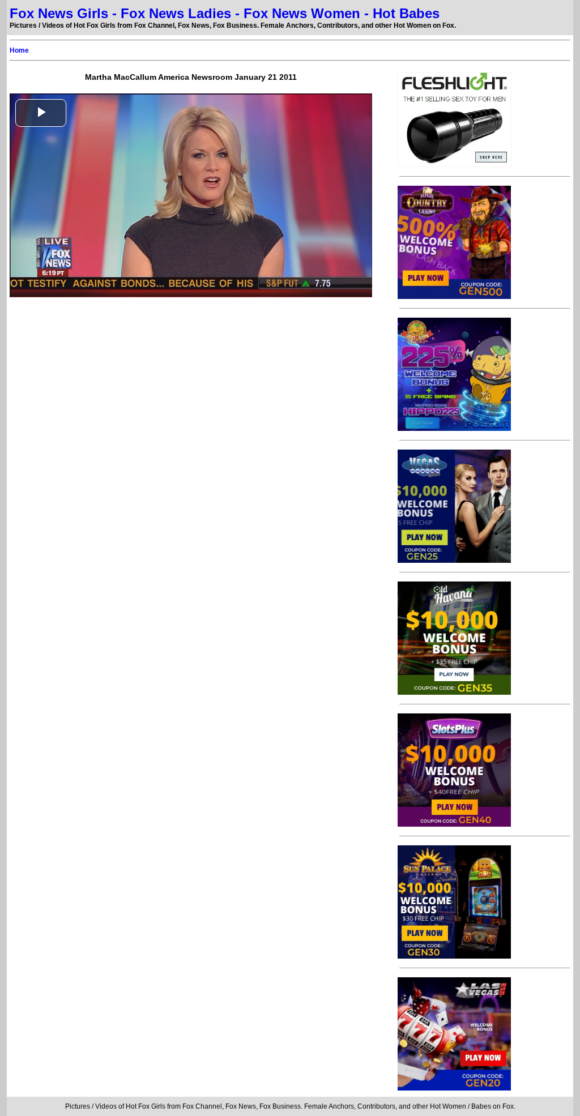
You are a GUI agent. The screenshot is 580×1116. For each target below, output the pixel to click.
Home (19, 50)
